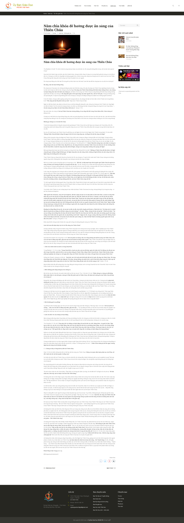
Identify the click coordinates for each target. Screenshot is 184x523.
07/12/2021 (47, 33)
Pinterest (109, 461)
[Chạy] (120, 79)
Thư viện (121, 6)
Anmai (54, 33)
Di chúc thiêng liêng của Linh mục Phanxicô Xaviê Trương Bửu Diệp (132, 47)
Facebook (100, 461)
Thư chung (87, 6)
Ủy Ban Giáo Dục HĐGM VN (95, 520)
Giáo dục (113, 6)
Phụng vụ (105, 6)
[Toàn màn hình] (138, 79)
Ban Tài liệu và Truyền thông (101, 496)
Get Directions (74, 499)
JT (109, 520)
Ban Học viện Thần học (99, 507)
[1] (92, 405)
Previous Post (50, 468)
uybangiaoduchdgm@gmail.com (79, 507)
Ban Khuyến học (97, 504)
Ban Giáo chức (97, 499)
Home (45, 13)
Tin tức (96, 6)
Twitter (105, 461)
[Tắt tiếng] (135, 79)
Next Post (110, 468)
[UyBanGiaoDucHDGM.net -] (19, 5)
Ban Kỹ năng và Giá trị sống (100, 501)
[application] (129, 75)
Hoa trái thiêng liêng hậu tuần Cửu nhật (132, 56)
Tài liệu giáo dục (58, 13)
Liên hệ (129, 6)
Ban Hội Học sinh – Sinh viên (101, 510)
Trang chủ (77, 6)
